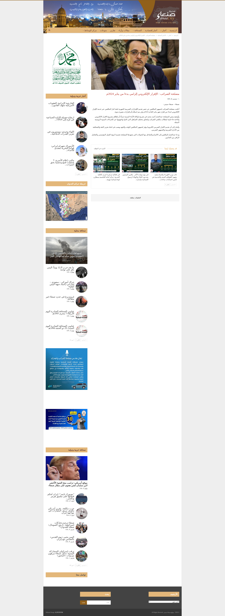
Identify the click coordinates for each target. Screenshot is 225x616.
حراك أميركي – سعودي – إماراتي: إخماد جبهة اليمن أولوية (62, 284)
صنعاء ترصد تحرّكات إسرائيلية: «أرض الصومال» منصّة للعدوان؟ (61, 525)
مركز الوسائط (90, 30)
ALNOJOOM (59, 612)
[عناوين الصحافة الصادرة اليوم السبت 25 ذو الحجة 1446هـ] (81, 331)
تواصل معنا (81, 575)
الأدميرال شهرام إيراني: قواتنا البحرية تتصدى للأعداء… (62, 148)
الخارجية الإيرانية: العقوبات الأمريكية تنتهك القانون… (61, 104)
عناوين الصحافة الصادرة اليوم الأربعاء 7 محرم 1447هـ (60, 312)
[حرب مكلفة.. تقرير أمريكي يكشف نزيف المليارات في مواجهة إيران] (81, 513)
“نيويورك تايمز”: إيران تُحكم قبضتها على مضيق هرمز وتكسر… (60, 496)
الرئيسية (173, 30)
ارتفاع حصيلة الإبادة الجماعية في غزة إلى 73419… (60, 118)
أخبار (164, 30)
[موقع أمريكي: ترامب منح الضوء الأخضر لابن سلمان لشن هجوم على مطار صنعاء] (66, 468)
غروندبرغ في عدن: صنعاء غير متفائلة (60, 298)
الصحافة (138, 30)
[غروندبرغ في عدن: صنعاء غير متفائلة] (81, 302)
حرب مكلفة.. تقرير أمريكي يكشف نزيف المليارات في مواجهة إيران (61, 511)
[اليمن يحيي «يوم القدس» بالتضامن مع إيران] (81, 542)
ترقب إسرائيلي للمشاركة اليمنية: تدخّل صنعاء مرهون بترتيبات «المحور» (61, 553)
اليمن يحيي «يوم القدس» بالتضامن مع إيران (62, 538)
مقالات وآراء (124, 30)
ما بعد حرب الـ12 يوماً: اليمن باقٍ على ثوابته (60, 269)
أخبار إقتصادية (151, 30)
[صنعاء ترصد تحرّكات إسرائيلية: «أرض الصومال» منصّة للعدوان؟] (81, 528)
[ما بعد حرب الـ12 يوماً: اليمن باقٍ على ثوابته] (81, 272)
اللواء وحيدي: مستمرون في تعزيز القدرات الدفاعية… (60, 133)
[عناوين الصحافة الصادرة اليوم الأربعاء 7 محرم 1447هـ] (81, 316)
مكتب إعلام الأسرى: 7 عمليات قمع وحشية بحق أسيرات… (62, 162)
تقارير (112, 30)
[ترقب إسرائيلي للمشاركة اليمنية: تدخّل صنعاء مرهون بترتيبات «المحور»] (81, 556)
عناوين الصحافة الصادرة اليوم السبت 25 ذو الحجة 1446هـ (60, 327)
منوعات (103, 30)
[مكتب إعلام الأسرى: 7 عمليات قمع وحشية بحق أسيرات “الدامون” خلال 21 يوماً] (81, 165)
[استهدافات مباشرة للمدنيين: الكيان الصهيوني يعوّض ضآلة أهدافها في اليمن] (66, 250)
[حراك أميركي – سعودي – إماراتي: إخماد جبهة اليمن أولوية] (81, 287)
